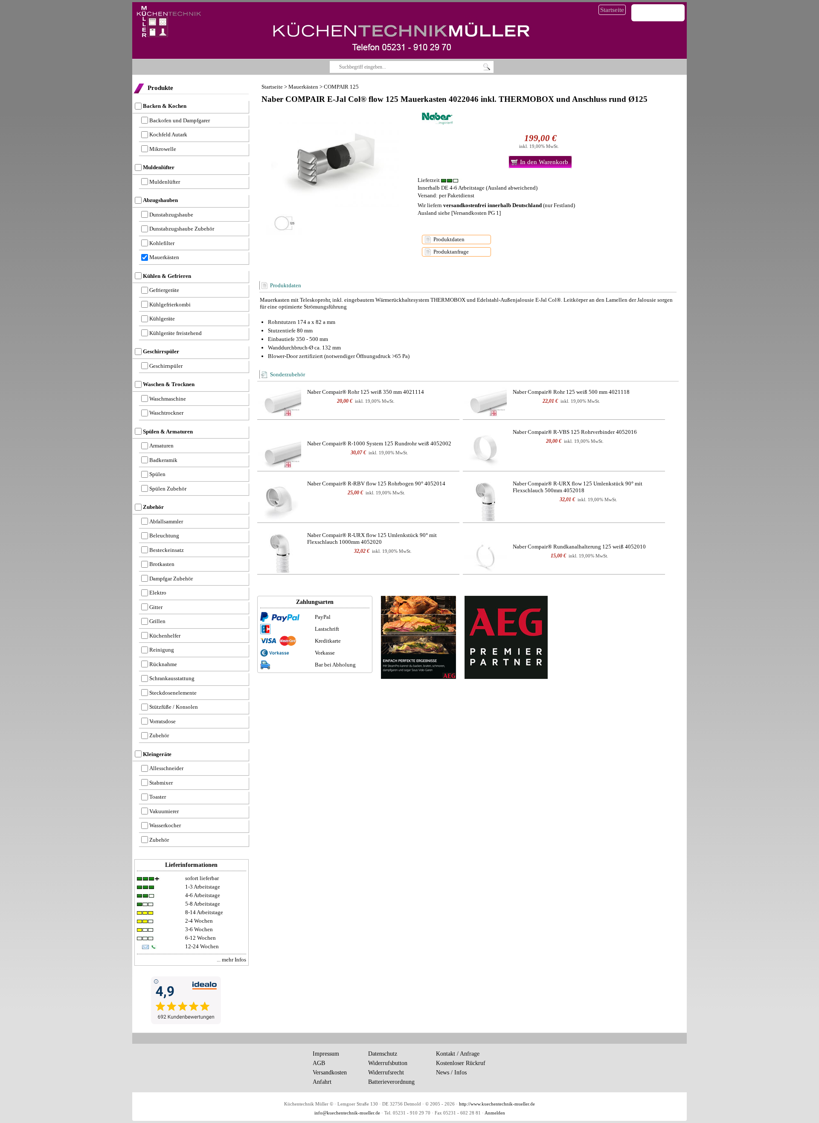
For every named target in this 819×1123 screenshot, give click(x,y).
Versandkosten (330, 1072)
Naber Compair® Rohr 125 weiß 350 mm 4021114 (365, 392)
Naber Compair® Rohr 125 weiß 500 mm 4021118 (571, 392)
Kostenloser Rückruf (460, 1063)
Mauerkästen (303, 87)
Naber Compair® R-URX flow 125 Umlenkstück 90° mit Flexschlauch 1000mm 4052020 (372, 538)
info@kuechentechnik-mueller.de (347, 1113)
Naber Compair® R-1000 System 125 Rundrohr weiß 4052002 (379, 443)
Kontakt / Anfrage (457, 1054)
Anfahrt (322, 1082)
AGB (319, 1063)
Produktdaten (449, 239)
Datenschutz (382, 1054)
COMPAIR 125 (341, 87)
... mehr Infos (231, 959)
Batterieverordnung (391, 1082)
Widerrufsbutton (387, 1063)
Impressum (326, 1054)
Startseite (612, 9)
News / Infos (451, 1072)
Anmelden (495, 1113)
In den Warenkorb (544, 162)
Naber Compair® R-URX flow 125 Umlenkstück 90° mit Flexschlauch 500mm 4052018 (577, 487)
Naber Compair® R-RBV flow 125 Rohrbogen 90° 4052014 (376, 483)
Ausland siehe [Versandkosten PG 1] (459, 213)
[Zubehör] (279, 401)
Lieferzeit (429, 180)
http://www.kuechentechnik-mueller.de (497, 1104)
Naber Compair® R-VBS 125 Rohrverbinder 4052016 (575, 432)
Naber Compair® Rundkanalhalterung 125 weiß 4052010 (579, 546)
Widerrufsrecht (386, 1072)
